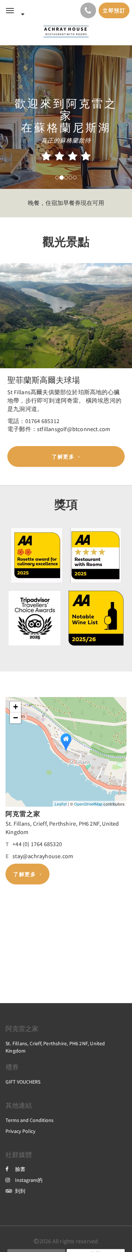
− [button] (15, 717)
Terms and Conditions (30, 1120)
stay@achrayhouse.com (42, 856)
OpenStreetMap (88, 804)
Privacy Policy (21, 1131)
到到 (20, 1191)
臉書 (20, 1169)
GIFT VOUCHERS (23, 1081)
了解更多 (63, 456)
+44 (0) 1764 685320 (37, 844)
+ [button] (15, 706)
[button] (10, 324)
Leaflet (61, 804)
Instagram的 (29, 1180)
